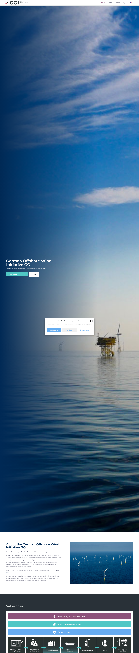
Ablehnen (69, 330)
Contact (117, 3)
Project (110, 3)
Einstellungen (85, 330)
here (7, 572)
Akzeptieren (54, 330)
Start (103, 3)
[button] (91, 321)
